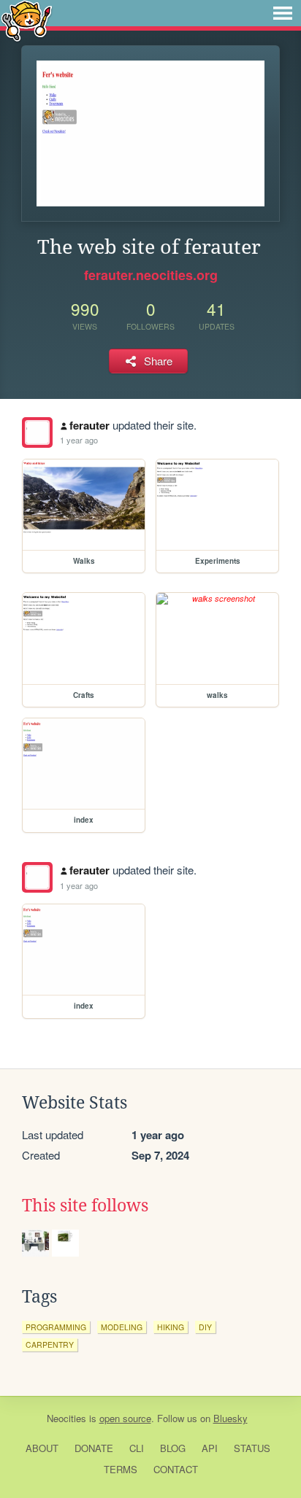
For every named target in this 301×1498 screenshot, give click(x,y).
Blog (173, 1448)
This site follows (85, 1205)
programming (56, 1327)
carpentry (50, 1344)
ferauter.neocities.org (151, 274)
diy (205, 1327)
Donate (94, 1448)
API (210, 1448)
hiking (170, 1327)
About (42, 1448)
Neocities (66, 1418)
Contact (175, 1469)
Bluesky (230, 1418)
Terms (120, 1469)
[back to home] (26, 20)
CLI (136, 1448)
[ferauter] (37, 432)
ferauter (89, 425)
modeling (121, 1327)
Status (252, 1448)
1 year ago (79, 440)
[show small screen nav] (282, 13)
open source (125, 1418)
